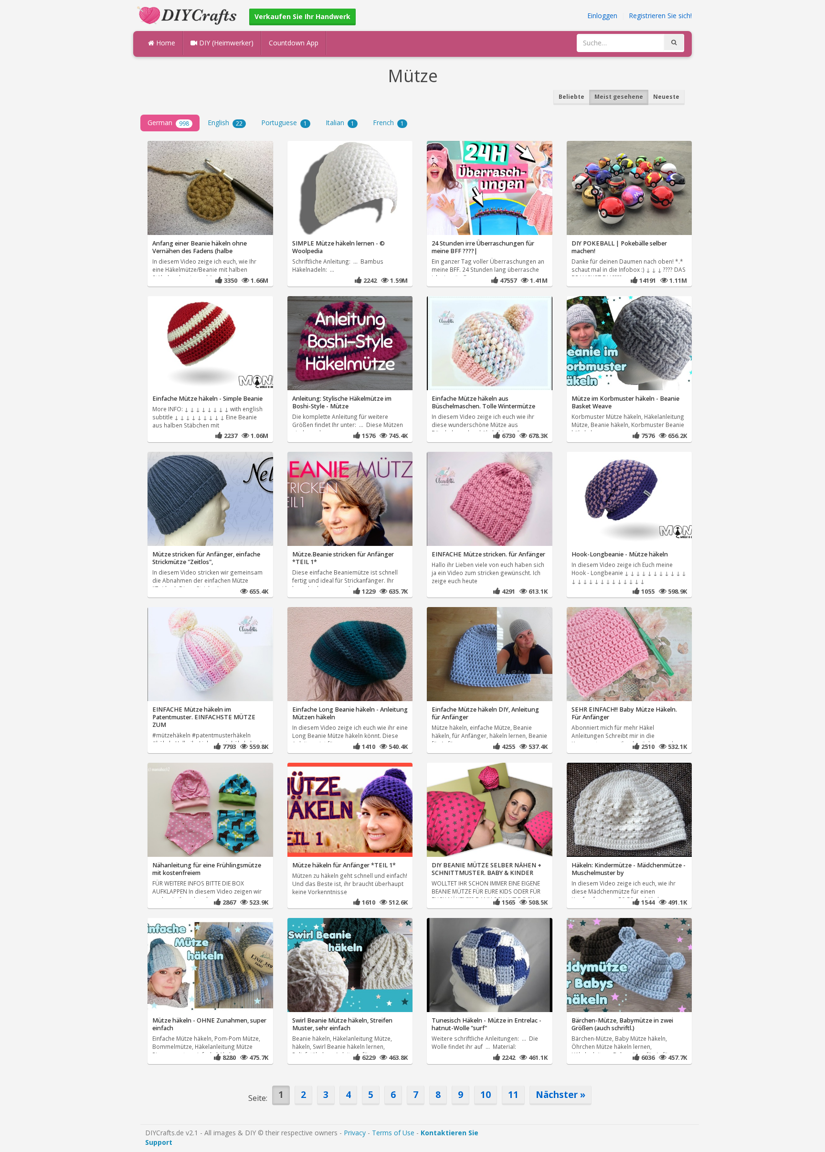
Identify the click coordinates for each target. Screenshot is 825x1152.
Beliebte (571, 97)
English (225, 122)
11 (513, 1094)
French (388, 122)
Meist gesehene (618, 97)
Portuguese (284, 122)
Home (164, 42)
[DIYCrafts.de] (188, 14)
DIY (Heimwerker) (225, 42)
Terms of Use (393, 1132)
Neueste (666, 97)
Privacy (355, 1132)
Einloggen (602, 15)
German (168, 122)
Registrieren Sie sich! (660, 15)
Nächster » (560, 1094)
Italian (340, 122)
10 (485, 1094)
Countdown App (293, 42)
